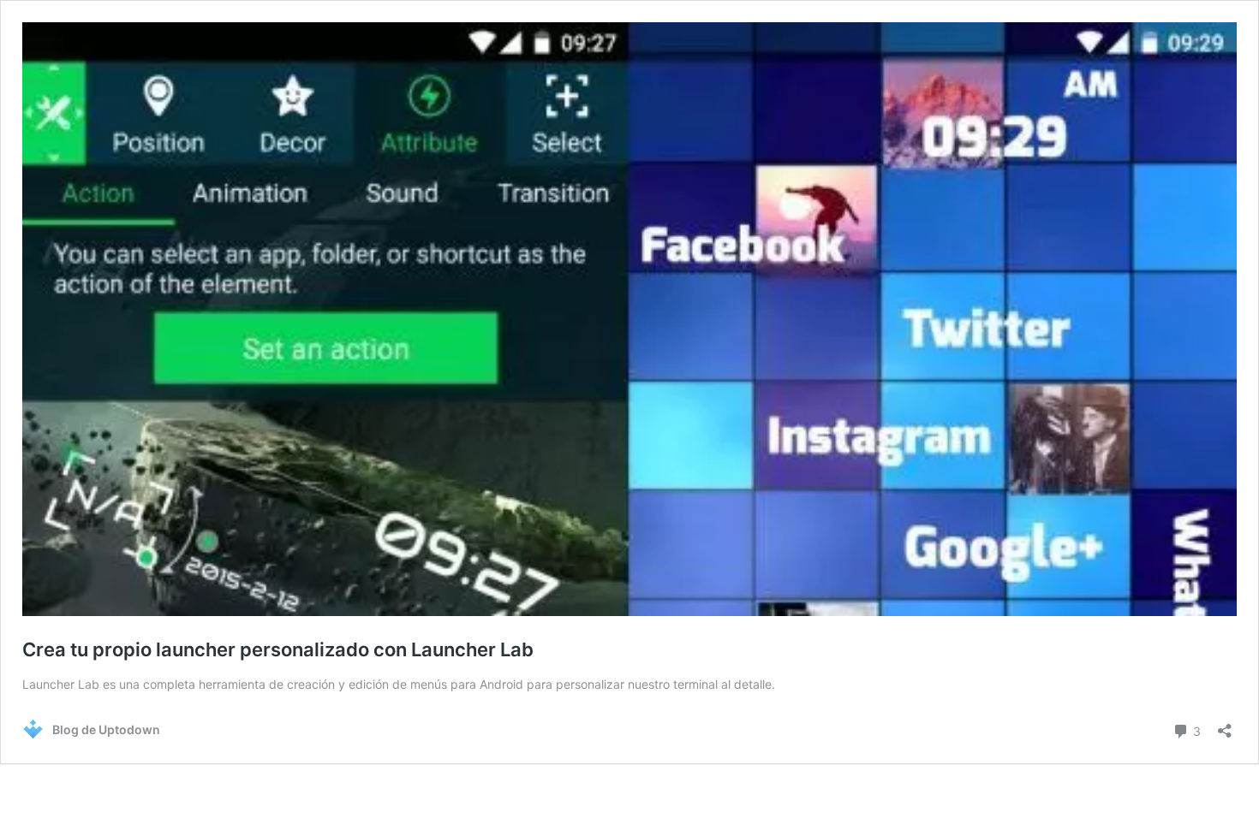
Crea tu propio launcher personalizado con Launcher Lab (278, 649)
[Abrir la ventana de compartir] (1225, 725)
